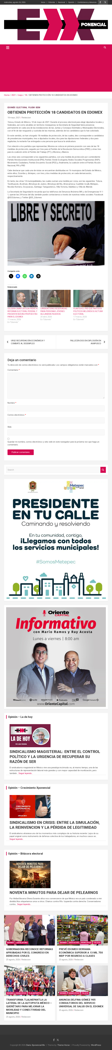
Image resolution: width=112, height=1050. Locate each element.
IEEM (38, 107)
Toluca (97, 943)
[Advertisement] (56, 71)
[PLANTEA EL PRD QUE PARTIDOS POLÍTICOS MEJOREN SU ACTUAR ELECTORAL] (88, 298)
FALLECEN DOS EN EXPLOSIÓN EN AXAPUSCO (85, 342)
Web (9, 427)
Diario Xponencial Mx (35, 1045)
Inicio (43, 2)
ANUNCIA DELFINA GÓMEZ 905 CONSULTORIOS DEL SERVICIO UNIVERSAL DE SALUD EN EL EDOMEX (81, 1003)
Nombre (12, 403)
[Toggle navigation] (7, 47)
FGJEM (31, 107)
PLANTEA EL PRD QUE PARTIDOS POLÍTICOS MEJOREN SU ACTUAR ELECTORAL (88, 311)
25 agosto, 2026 (13, 959)
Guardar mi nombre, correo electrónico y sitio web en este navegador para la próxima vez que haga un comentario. (53, 443)
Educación (74, 943)
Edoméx (51, 2)
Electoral (21, 107)
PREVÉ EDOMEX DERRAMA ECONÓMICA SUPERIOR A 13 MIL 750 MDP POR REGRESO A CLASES (81, 952)
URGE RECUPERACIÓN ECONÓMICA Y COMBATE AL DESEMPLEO (28, 342)
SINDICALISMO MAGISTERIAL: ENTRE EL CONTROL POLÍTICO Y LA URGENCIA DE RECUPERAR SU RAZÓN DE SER (55, 756)
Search (103, 470)
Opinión (71, 2)
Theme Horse (63, 1045)
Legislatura (21, 943)
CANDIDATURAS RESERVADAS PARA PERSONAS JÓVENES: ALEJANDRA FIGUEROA (53, 311)
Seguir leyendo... (26, 773)
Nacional (61, 2)
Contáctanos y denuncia (86, 2)
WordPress (96, 1045)
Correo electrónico (17, 415)
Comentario (14, 370)
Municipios (86, 943)
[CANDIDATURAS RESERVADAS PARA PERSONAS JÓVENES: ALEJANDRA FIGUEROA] (55, 298)
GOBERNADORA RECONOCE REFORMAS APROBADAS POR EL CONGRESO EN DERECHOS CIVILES (29, 952)
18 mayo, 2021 (14, 117)
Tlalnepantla (35, 993)
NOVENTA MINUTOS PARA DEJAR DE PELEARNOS (54, 892)
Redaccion (26, 117)
